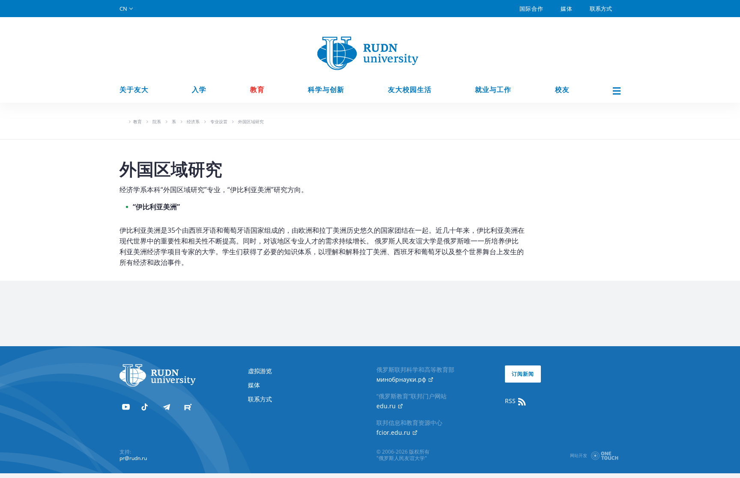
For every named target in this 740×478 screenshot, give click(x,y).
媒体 (567, 8)
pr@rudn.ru (133, 458)
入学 (199, 89)
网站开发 (578, 455)
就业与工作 (493, 89)
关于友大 (134, 89)
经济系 (193, 122)
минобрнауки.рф (402, 379)
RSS (511, 401)
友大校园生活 (410, 89)
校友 (562, 89)
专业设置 (218, 122)
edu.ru (386, 406)
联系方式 (601, 8)
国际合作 (531, 8)
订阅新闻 (523, 373)
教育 (257, 89)
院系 (156, 122)
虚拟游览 (260, 371)
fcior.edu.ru (394, 432)
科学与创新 (326, 89)
